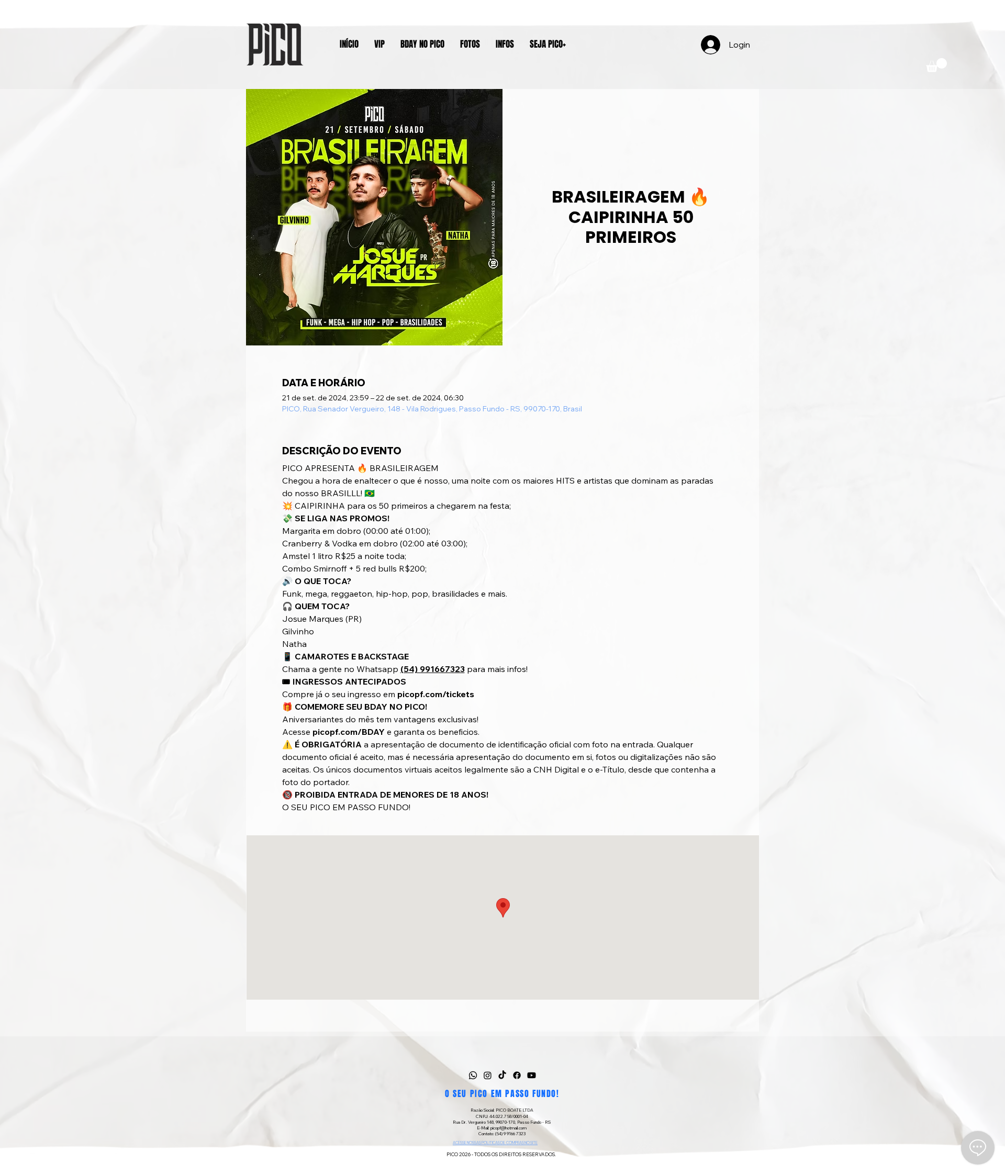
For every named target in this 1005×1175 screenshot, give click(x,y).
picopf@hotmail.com (508, 1128)
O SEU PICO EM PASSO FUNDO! (502, 1094)
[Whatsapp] (473, 1075)
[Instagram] (488, 1075)
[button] (936, 65)
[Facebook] (517, 1075)
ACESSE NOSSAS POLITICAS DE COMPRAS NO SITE (495, 1142)
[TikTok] (502, 1075)
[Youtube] (532, 1075)
